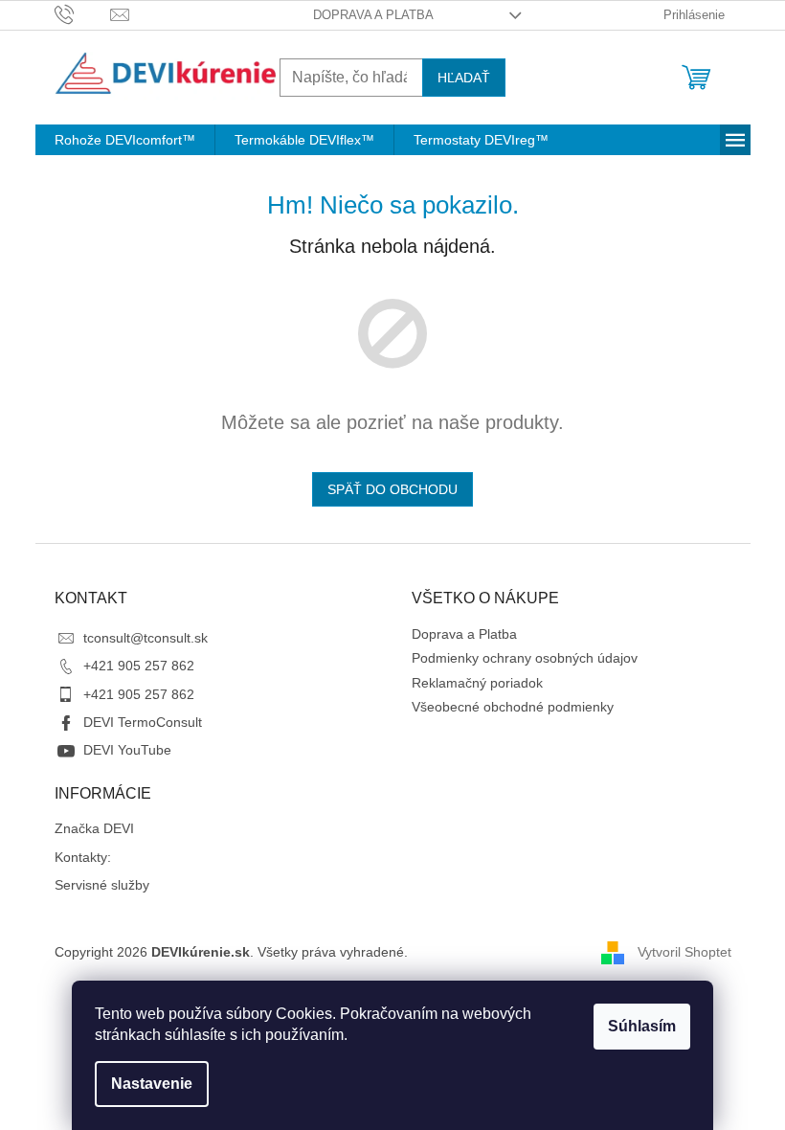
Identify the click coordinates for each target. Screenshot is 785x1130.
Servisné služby (102, 885)
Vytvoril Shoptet (684, 952)
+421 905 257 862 (138, 665)
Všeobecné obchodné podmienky (513, 706)
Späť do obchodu (392, 489)
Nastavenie (151, 1083)
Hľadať (463, 77)
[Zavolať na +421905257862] (83, 14)
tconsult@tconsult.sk (145, 637)
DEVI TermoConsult (142, 722)
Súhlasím (642, 1026)
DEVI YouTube (127, 749)
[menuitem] (124, 139)
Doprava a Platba (373, 15)
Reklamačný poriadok (477, 682)
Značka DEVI (94, 828)
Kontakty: (83, 857)
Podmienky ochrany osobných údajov (525, 658)
